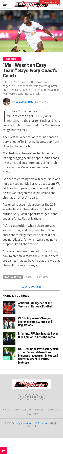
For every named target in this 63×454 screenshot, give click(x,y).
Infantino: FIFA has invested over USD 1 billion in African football (38, 335)
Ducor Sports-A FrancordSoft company (30, 423)
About (16, 409)
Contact (27, 409)
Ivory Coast (43, 276)
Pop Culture (54, 409)
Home (6, 409)
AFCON (29, 276)
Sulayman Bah (24, 102)
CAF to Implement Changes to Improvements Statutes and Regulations (36, 322)
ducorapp (39, 409)
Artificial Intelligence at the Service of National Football (35, 304)
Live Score (32, 414)
